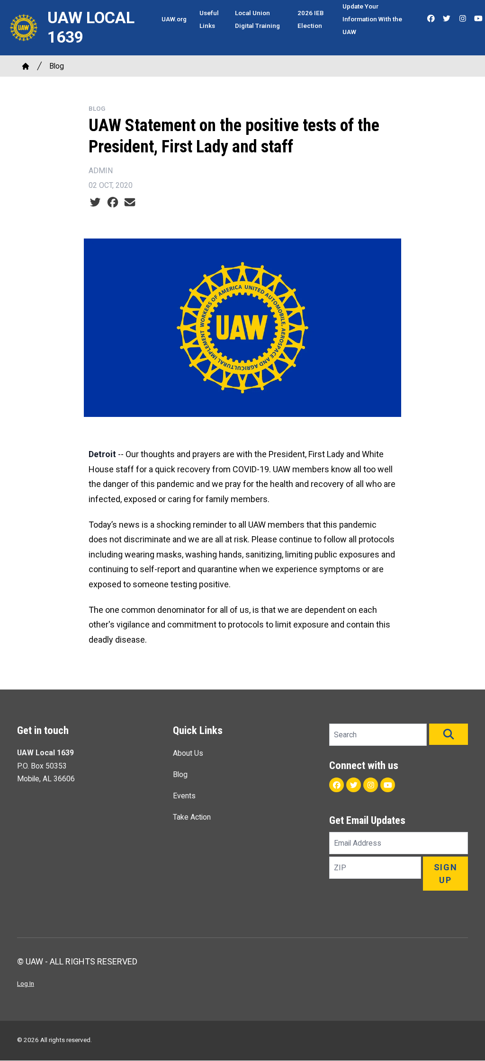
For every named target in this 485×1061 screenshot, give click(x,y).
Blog (56, 66)
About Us (188, 753)
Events (184, 795)
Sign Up (446, 873)
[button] (448, 734)
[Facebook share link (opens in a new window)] (112, 202)
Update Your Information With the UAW (372, 18)
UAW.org (174, 19)
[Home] (25, 66)
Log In (25, 983)
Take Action (192, 817)
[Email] (129, 202)
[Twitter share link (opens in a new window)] (95, 202)
